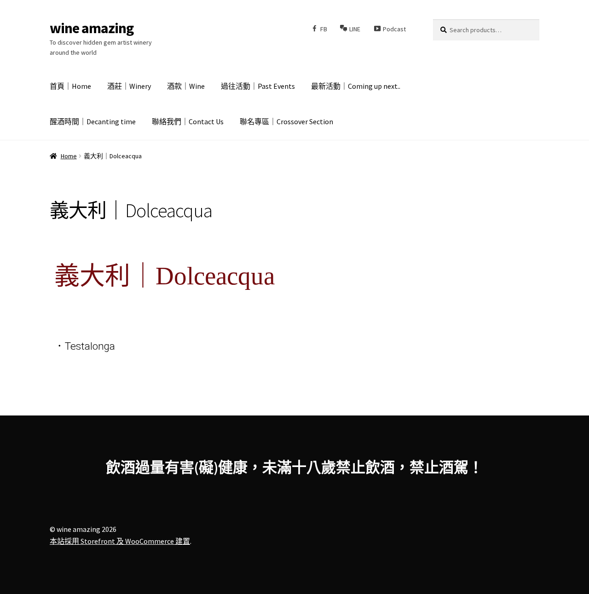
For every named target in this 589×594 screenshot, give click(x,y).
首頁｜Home (70, 86)
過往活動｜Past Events (258, 86)
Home (69, 156)
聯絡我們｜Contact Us (188, 121)
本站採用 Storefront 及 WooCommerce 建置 (120, 541)
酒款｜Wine (186, 86)
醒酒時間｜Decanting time (93, 121)
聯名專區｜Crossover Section (286, 121)
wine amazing (91, 28)
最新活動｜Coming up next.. (355, 86)
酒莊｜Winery (129, 86)
